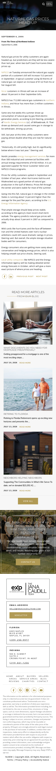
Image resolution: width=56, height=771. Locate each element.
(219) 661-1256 (19, 663)
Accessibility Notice (39, 759)
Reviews (14, 681)
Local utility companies (12, 259)
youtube (41, 690)
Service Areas (29, 679)
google (20, 690)
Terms (10, 759)
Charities (28, 681)
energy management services (31, 156)
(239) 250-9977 (19, 640)
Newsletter (21, 615)
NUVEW (8, 756)
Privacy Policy (21, 759)
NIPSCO (5, 72)
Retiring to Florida (16, 414)
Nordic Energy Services (15, 122)
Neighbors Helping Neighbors (23, 477)
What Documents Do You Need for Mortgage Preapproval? (25, 348)
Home (9, 676)
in (34, 690)
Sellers (44, 676)
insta (27, 690)
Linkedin (10, 276)
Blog (43, 679)
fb (13, 690)
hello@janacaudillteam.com (25, 609)
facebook (4, 276)
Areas (13, 679)
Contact (42, 681)
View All (28, 501)
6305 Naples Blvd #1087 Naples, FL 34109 (19, 633)
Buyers (31, 676)
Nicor (4, 91)
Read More (25, 363)
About (20, 676)
